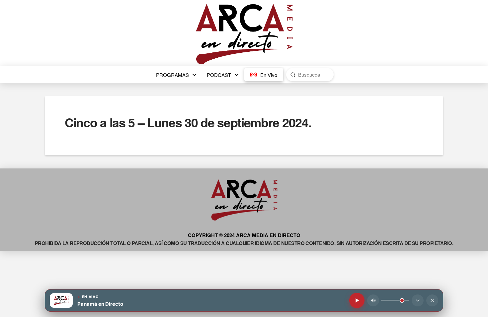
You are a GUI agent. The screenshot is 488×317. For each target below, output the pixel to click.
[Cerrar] (432, 300)
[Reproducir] (357, 300)
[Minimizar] (418, 300)
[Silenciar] (373, 300)
